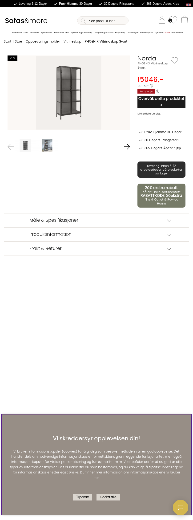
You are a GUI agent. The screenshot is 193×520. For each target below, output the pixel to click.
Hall (67, 33)
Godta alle (108, 497)
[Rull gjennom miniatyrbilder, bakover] (10, 146)
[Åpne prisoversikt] (151, 86)
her (96, 478)
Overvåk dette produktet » (161, 102)
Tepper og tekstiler (103, 33)
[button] (180, 507)
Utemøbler (16, 33)
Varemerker (177, 33)
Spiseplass (46, 33)
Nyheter (159, 33)
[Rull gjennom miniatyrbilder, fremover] (127, 146)
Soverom (34, 33)
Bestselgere (146, 33)
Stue (26, 33)
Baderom (59, 33)
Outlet (167, 33)
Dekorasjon (133, 33)
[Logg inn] (162, 20)
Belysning (120, 33)
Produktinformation (50, 234)
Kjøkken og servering (81, 33)
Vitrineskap (72, 41)
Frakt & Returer (45, 248)
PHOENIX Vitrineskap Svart (106, 41)
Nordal (147, 58)
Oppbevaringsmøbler (43, 41)
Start (7, 41)
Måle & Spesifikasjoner (53, 220)
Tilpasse (82, 497)
